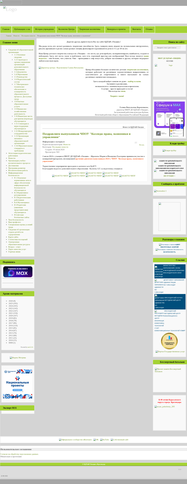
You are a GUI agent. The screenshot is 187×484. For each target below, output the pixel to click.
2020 (10, 316)
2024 (10, 306)
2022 (10, 311)
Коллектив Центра (66, 29)
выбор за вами (134, 81)
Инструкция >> (169, 176)
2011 (10, 338)
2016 (10, 325)
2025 (10, 303)
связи (123, 91)
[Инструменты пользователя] (136, 143)
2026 (10, 301)
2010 (10, 340)
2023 (10, 308)
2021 (10, 313)
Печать (141, 145)
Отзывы (149, 29)
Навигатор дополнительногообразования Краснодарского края (169, 167)
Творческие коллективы (89, 29)
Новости (66, 144)
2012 (10, 335)
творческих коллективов (137, 69)
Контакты (137, 29)
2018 (10, 321)
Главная (5, 29)
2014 (10, 330)
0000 (10, 343)
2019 (10, 318)
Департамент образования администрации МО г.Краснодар (174, 282)
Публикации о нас (22, 29)
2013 (10, 333)
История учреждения (44, 29)
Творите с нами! (117, 96)
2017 (10, 323)
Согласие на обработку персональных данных (19, 454)
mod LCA (30, 347)
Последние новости (60, 147)
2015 (10, 328)
